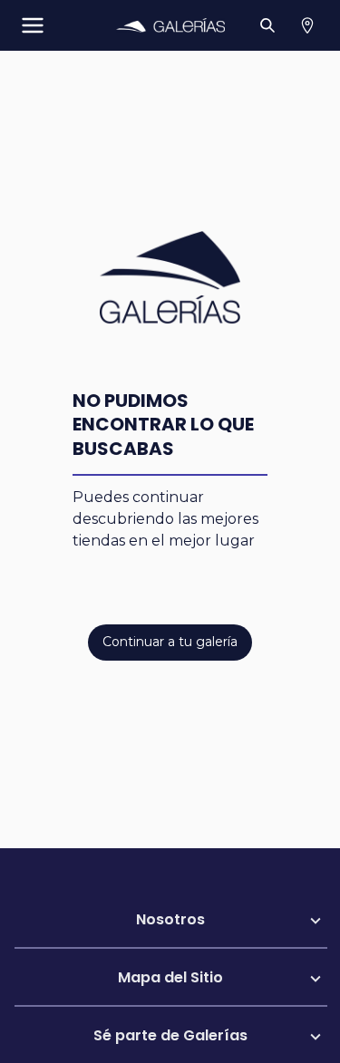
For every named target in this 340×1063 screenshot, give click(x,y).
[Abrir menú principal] (33, 25)
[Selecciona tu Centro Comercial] (307, 25)
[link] (170, 25)
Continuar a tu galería (170, 641)
